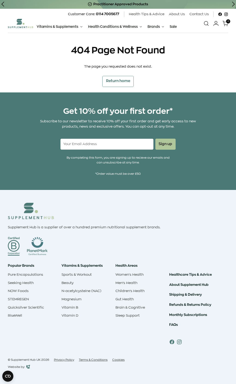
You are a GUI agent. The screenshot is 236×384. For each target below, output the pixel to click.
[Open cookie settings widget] (7, 376)
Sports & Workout (77, 274)
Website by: (16, 367)
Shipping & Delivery (185, 294)
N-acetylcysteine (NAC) (81, 291)
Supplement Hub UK (26, 359)
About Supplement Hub (189, 285)
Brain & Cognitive (130, 307)
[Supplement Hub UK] (20, 23)
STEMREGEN (18, 299)
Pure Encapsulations (25, 274)
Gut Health (124, 299)
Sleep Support (127, 315)
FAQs (173, 325)
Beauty (68, 283)
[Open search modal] (206, 23)
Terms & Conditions (93, 359)
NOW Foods (18, 291)
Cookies (118, 359)
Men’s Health (126, 283)
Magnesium (72, 299)
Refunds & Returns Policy (190, 305)
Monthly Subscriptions (188, 315)
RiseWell (15, 315)
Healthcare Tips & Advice (190, 274)
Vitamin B (70, 307)
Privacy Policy (64, 359)
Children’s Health (130, 291)
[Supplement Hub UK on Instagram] (226, 14)
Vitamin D (70, 315)
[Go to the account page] (216, 23)
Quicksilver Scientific (26, 307)
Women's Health (129, 274)
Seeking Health (21, 283)
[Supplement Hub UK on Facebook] (220, 14)
